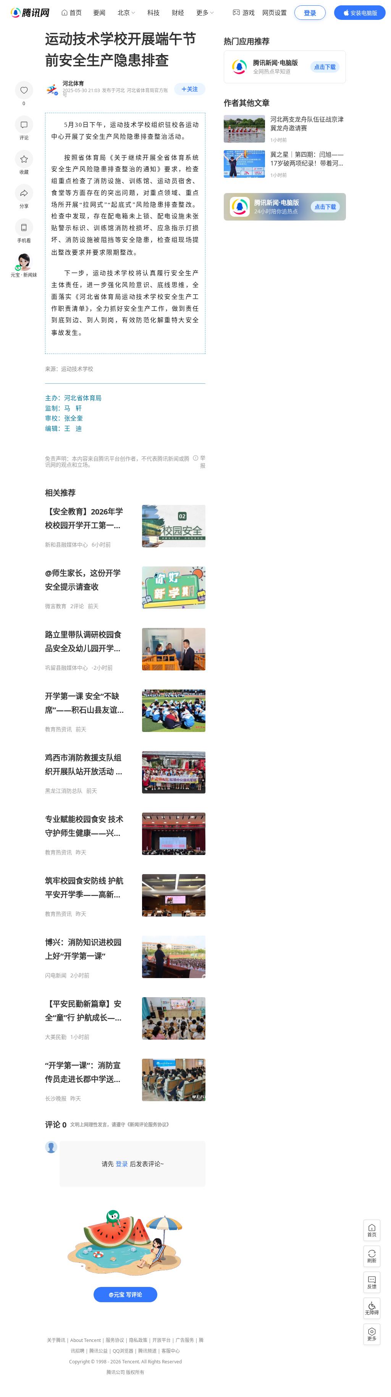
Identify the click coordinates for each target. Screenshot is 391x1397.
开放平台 (161, 1340)
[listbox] (125, 794)
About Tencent (85, 1340)
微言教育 (55, 606)
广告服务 (185, 1340)
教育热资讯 (58, 729)
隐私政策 (138, 1340)
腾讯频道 (147, 1351)
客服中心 (171, 1351)
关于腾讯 (56, 1340)
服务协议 (115, 1340)
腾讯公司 (116, 1372)
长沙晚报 (55, 1098)
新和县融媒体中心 (66, 544)
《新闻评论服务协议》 (148, 1124)
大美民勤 (55, 1037)
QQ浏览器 (123, 1351)
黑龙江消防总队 (63, 790)
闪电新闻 (55, 975)
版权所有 (135, 1372)
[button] (324, 67)
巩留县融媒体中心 (66, 667)
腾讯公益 (98, 1351)
